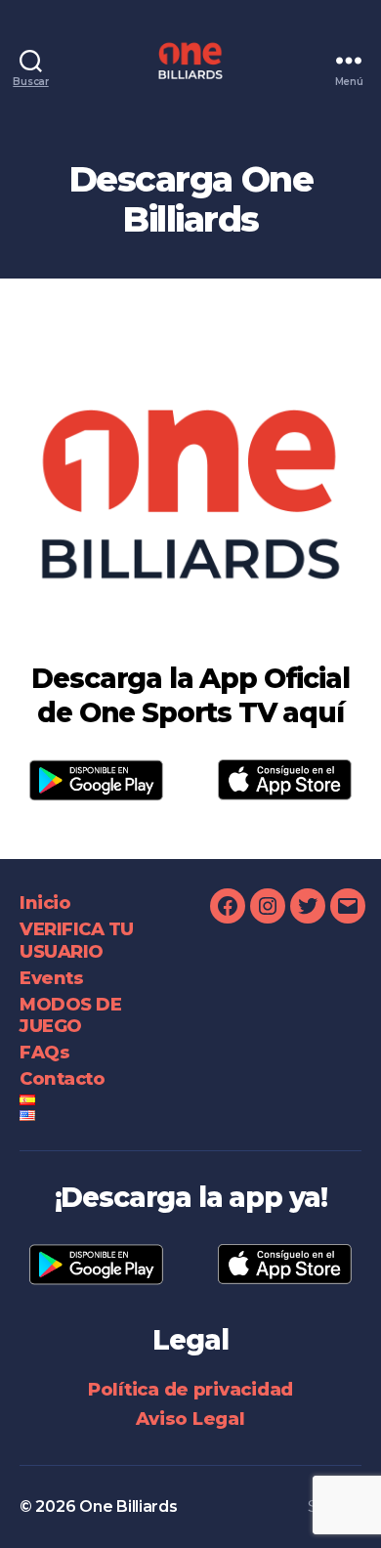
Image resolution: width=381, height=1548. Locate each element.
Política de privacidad (190, 1389)
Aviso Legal (190, 1419)
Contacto (62, 1079)
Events (51, 978)
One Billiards (128, 1506)
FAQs (44, 1052)
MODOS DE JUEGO (70, 1016)
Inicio (45, 903)
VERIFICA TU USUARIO (77, 941)
